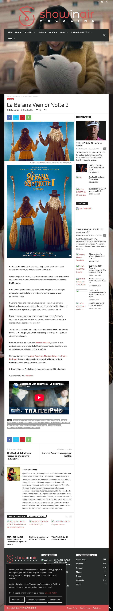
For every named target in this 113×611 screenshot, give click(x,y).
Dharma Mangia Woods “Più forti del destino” (96, 256)
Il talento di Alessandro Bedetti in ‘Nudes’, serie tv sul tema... (97, 293)
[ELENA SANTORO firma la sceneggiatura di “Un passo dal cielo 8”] (81, 269)
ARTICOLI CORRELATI (17, 516)
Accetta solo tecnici (36, 599)
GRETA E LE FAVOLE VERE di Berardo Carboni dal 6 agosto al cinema (17, 540)
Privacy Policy (72, 608)
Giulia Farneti (14, 110)
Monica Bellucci (40, 425)
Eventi (62, 32)
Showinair (28, 376)
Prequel (25, 428)
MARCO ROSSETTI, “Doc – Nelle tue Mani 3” (97, 280)
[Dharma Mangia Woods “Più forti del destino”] (81, 257)
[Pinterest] (22, 117)
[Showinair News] (56, 16)
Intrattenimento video (80, 32)
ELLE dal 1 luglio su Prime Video (96, 178)
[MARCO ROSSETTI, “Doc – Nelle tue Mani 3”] (81, 282)
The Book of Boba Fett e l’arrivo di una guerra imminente (19, 456)
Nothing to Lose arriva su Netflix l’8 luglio (38, 538)
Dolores (26, 423)
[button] (104, 35)
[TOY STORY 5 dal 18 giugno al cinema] (62, 527)
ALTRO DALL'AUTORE (37, 516)
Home (9, 96)
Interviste (28, 32)
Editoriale (80, 580)
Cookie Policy (51, 593)
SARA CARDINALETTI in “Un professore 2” (89, 230)
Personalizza (17, 599)
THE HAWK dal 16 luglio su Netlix (89, 144)
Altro (10, 38)
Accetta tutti (55, 599)
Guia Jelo (51, 423)
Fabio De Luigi (36, 423)
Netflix (78, 584)
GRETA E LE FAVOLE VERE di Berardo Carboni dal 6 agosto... (63, 562)
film (44, 423)
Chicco (56, 420)
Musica (52, 32)
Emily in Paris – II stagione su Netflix (57, 454)
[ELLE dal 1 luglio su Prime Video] (81, 180)
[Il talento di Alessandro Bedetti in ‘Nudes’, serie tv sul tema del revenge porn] (81, 294)
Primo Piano (13, 32)
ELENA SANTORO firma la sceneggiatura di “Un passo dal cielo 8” (97, 269)
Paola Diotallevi (14, 428)
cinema (64, 420)
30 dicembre (18, 420)
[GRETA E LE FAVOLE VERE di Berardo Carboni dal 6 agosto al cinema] (17, 527)
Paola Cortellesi (54, 425)
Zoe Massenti (34, 428)
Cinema (41, 32)
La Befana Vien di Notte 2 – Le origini (20, 425)
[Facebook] (98, 2)
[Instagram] (102, 2)
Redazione (96, 608)
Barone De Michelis (45, 420)
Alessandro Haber (30, 420)
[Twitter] (106, 2)
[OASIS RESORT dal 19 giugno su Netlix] (81, 192)
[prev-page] (66, 516)
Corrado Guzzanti (14, 423)
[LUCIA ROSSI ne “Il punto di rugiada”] (81, 306)
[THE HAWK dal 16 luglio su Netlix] (91, 130)
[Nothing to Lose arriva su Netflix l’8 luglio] (39, 527)
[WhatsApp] (28, 117)
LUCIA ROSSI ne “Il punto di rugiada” (96, 304)
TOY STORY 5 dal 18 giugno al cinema (60, 538)
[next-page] (70, 516)
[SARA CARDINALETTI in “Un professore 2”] (91, 217)
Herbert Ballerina (63, 423)
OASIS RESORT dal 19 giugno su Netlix (97, 190)
